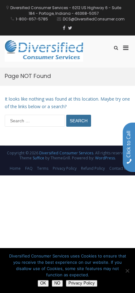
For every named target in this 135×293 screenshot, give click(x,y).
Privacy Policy (65, 168)
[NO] (127, 271)
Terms (42, 168)
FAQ (29, 168)
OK (43, 283)
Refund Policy (93, 168)
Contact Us (119, 168)
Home (15, 168)
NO (57, 283)
